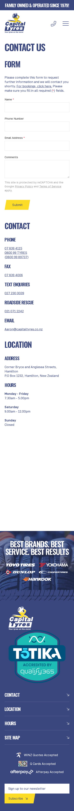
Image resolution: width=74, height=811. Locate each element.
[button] (65, 24)
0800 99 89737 (16, 257)
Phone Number (14, 118)
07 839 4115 (13, 248)
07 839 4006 (14, 275)
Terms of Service (50, 186)
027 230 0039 (14, 293)
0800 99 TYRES (16, 253)
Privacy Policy (24, 186)
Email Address (15, 137)
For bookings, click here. (34, 86)
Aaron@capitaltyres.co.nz (24, 329)
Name (9, 99)
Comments (11, 157)
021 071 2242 (14, 311)
